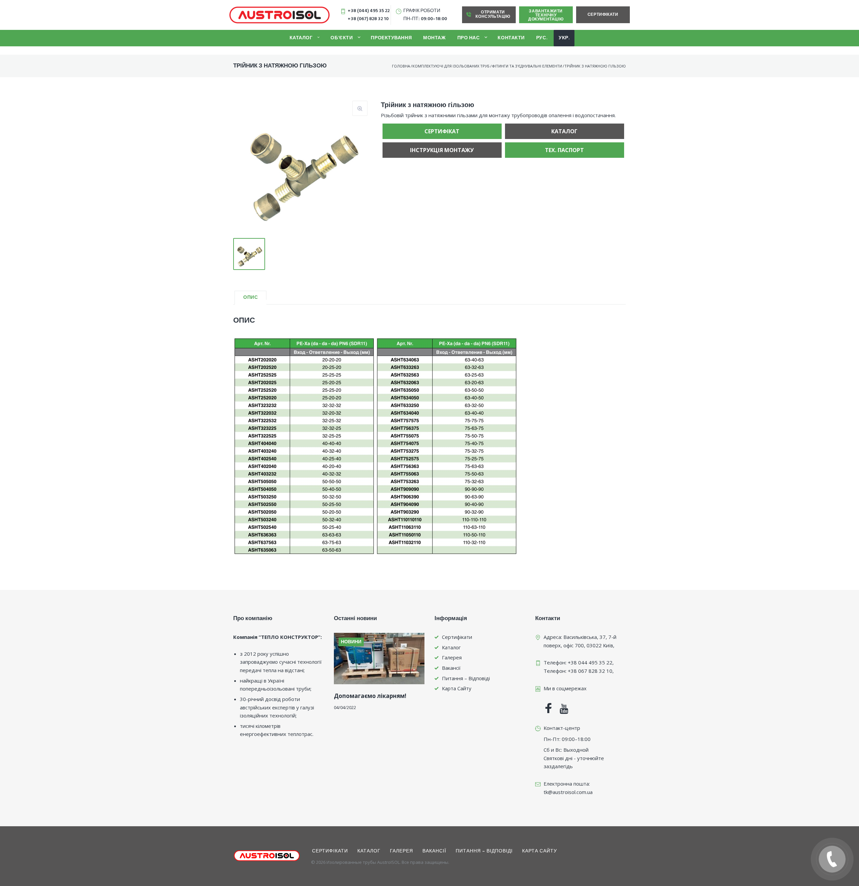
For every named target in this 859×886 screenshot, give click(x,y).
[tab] (250, 297)
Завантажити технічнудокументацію (545, 15)
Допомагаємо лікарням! (370, 696)
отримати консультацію (492, 14)
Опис (250, 297)
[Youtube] (564, 709)
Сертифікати (603, 14)
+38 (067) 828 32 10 (368, 19)
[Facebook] (549, 709)
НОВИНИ (351, 642)
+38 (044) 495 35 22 (369, 11)
